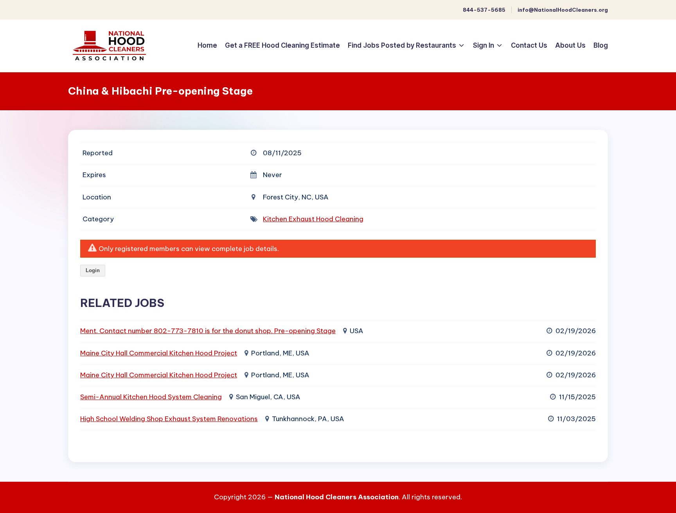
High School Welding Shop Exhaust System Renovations (169, 418)
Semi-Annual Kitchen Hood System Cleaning (151, 397)
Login (93, 270)
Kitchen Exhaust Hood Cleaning (313, 219)
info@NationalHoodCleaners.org (563, 10)
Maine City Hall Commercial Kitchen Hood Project (158, 353)
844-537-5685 (484, 10)
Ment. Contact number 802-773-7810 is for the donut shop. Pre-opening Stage (208, 330)
